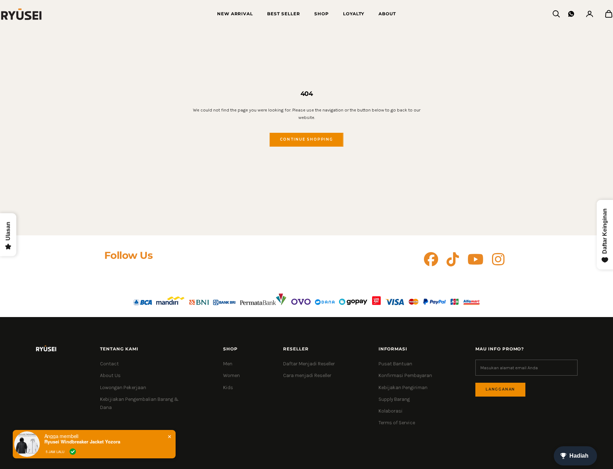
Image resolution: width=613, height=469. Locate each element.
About (387, 13)
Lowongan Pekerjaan (123, 388)
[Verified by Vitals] (73, 451)
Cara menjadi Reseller (307, 375)
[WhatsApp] (571, 13)
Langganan (500, 389)
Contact (109, 364)
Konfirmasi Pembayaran (405, 375)
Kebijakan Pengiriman (403, 388)
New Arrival (235, 13)
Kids (228, 388)
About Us (110, 375)
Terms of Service (397, 423)
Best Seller (283, 13)
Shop (321, 13)
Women (231, 375)
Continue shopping (306, 139)
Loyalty (354, 13)
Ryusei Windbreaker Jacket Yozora (82, 442)
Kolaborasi (391, 411)
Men (227, 364)
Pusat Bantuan (395, 364)
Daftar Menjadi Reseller (309, 364)
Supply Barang (394, 399)
